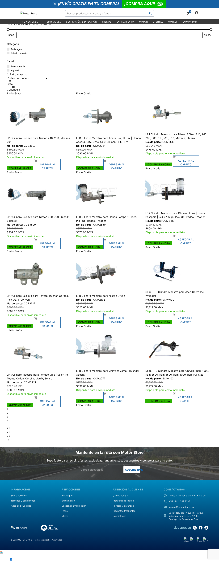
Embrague (67, 495)
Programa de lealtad (123, 500)
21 (8, 428)
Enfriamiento (68, 500)
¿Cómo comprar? (122, 495)
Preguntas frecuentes (124, 510)
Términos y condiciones (23, 500)
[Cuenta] (196, 13)
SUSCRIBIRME (132, 469)
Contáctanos (119, 516)
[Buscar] (150, 13)
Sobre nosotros (19, 495)
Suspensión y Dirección (74, 505)
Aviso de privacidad (21, 505)
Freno (65, 510)
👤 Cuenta (15, 559)
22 (8, 432)
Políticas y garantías (123, 505)
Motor (65, 516)
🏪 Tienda (6, 552)
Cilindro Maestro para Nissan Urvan (103, 295)
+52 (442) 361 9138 (179, 501)
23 (8, 435)
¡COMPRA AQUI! (139, 3)
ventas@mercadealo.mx (181, 507)
